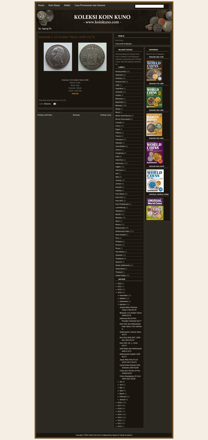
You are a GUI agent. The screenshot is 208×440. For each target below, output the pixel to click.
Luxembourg (120, 208)
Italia (117, 177)
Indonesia (119, 163)
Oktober (123, 298)
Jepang (118, 180)
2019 (120, 293)
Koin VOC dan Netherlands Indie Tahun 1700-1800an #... (131, 326)
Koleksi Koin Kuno (95, 435)
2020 (120, 290)
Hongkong (119, 153)
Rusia (117, 248)
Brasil (117, 112)
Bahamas (119, 99)
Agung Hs (115, 435)
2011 (120, 423)
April (121, 391)
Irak (117, 174)
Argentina (119, 89)
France (118, 136)
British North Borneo (123, 116)
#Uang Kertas (120, 72)
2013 (120, 417)
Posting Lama (105, 115)
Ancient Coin (120, 82)
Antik (117, 85)
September (124, 301)
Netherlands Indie (122, 231)
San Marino (120, 252)
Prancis (118, 245)
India (117, 157)
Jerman (118, 184)
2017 (120, 406)
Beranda (76, 115)
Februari (123, 397)
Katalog (118, 191)
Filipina (118, 133)
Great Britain (120, 146)
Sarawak (119, 255)
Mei (121, 388)
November (124, 295)
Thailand (119, 272)
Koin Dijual (54, 5)
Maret (122, 394)
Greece (118, 150)
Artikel (67, 5)
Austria (118, 95)
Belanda (47, 104)
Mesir (117, 221)
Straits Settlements (122, 265)
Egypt (117, 129)
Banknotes (119, 102)
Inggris (118, 167)
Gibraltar (119, 143)
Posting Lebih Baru (44, 115)
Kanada (118, 187)
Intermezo (119, 170)
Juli (121, 382)
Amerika (118, 78)
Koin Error (119, 197)
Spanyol (118, 262)
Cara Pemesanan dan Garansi (90, 5)
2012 (120, 420)
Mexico (118, 225)
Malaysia (119, 211)
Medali (118, 214)
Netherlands (120, 228)
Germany (119, 140)
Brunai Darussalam (123, 119)
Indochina (119, 160)
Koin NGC (119, 201)
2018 (120, 403)
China (118, 126)
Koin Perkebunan (122, 204)
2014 (120, 414)
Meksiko (118, 218)
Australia (119, 92)
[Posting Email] (54, 104)
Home (41, 5)
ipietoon (129, 435)
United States (120, 276)
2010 (120, 426)
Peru (117, 238)
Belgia (118, 109)
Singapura (119, 259)
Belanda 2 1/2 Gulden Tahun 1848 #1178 (67, 37)
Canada (118, 123)
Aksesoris (119, 75)
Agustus (123, 304)
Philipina (119, 242)
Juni (121, 385)
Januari (122, 400)
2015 (120, 412)
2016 (120, 409)
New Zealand (120, 235)
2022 (120, 284)
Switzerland (120, 269)
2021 (120, 287)
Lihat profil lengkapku (123, 44)
